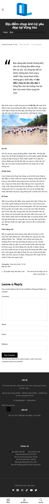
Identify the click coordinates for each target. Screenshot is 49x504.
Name (4, 324)
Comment (6, 296)
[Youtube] (31, 490)
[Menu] (3, 9)
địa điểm (8, 266)
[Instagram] (22, 490)
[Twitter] (36, 490)
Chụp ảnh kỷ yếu (7, 44)
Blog (11, 32)
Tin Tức (15, 44)
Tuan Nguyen (37, 44)
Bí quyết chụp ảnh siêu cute (14, 271)
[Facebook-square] (18, 490)
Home (5, 32)
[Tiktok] (27, 490)
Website (5, 344)
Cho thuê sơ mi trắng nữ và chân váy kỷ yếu (37, 272)
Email (4, 334)
